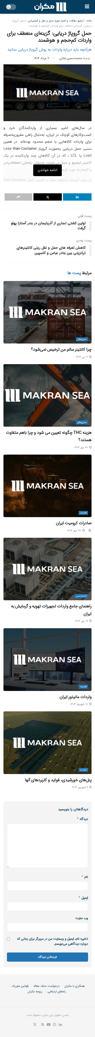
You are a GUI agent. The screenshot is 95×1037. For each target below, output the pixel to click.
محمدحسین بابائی (70, 58)
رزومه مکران (35, 991)
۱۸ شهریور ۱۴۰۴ (79, 704)
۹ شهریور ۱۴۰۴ (80, 787)
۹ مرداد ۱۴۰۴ (41, 58)
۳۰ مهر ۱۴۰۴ (81, 447)
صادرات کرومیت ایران (74, 523)
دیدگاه (82, 818)
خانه (89, 21)
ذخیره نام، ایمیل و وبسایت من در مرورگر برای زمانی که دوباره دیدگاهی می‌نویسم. (52, 941)
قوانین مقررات (20, 986)
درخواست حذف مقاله (46, 986)
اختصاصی (81, 596)
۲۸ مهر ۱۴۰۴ (74, 530)
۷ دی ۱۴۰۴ (82, 357)
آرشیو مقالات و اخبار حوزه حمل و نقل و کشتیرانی (55, 21)
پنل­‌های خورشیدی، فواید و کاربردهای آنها (58, 780)
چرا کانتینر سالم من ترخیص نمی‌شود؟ (61, 349)
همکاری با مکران (75, 986)
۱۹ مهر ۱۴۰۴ (82, 621)
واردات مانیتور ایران (76, 697)
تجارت (83, 770)
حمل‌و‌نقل (82, 339)
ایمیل (83, 897)
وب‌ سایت (81, 918)
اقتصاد (83, 513)
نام (84, 876)
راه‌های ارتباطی (57, 991)
